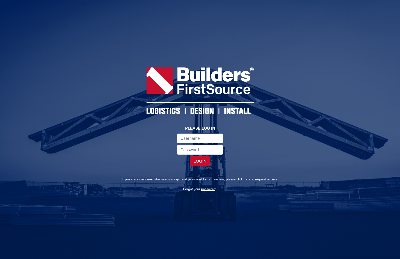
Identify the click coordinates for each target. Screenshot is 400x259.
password (208, 189)
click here (243, 179)
